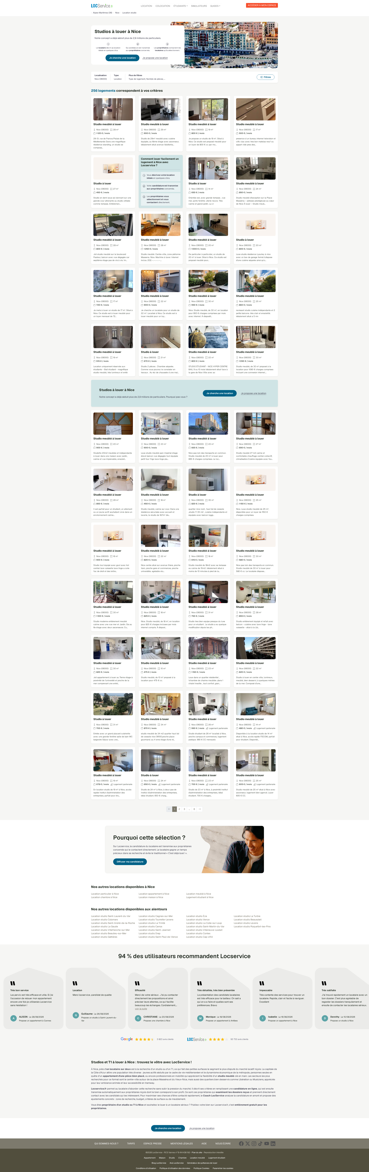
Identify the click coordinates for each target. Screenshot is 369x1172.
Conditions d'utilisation (146, 1168)
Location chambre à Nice (104, 897)
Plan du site (197, 1152)
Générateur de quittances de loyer (202, 1163)
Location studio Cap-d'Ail (199, 936)
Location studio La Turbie (247, 916)
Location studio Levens (246, 923)
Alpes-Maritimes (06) (102, 12)
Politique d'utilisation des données (175, 1168)
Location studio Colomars (104, 919)
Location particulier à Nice (105, 893)
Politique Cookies (201, 1168)
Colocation (163, 5)
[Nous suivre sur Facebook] (241, 1143)
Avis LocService (177, 1163)
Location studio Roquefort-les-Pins (252, 926)
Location (146, 5)
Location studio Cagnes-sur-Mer (156, 916)
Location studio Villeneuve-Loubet (204, 929)
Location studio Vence (198, 919)
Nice (117, 12)
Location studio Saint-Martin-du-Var (205, 926)
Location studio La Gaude (104, 926)
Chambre (182, 1157)
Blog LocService (159, 1163)
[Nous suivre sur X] (248, 1143)
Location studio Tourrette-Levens (156, 919)
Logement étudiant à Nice (199, 897)
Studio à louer (102, 183)
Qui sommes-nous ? (106, 1143)
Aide (204, 1143)
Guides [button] (214, 5)
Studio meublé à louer (107, 124)
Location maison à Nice (151, 897)
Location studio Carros (150, 926)
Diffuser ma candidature (130, 861)
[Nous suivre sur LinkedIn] (273, 1143)
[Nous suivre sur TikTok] (260, 1143)
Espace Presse (153, 1143)
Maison (162, 1157)
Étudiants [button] (180, 5)
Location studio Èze (196, 916)
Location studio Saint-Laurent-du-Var (110, 916)
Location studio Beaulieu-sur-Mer (108, 933)
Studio (172, 1157)
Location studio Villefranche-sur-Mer (110, 929)
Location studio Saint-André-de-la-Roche (113, 923)
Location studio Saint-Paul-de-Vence (158, 936)
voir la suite (141, 1008)
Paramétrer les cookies (223, 1168)
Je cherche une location (122, 57)
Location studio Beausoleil (247, 919)
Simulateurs (199, 5)
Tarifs (131, 1143)
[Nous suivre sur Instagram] (254, 1143)
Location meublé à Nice (198, 893)
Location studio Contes (198, 933)
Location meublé (197, 1157)
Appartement (150, 1157)
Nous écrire (223, 1143)
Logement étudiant (216, 1157)
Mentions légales (182, 1143)
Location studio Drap (149, 933)
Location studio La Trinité (152, 923)
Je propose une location (155, 57)
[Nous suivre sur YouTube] (267, 1143)
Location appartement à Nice (154, 893)
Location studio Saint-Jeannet (155, 929)
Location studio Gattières (104, 936)
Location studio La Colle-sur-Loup (204, 923)
